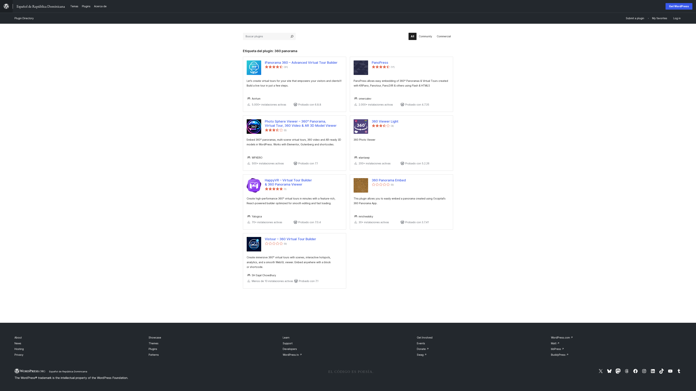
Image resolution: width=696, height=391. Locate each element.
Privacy (18, 354)
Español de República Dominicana (68, 371)
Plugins (153, 348)
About (18, 337)
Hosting (19, 348)
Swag (422, 354)
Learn (286, 337)
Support (288, 343)
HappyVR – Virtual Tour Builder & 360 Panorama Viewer (288, 182)
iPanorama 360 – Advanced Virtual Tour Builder (301, 62)
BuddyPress (560, 354)
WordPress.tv (292, 354)
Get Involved (424, 337)
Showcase (155, 337)
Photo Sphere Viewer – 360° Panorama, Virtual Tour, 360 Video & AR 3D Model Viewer (301, 123)
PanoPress (380, 62)
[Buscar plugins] (292, 36)
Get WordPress (679, 6)
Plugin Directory (24, 18)
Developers (290, 348)
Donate (423, 348)
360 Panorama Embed (389, 180)
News (17, 343)
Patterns (154, 354)
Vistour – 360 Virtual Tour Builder (290, 239)
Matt (555, 343)
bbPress (557, 348)
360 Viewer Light (385, 121)
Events (421, 343)
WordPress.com (562, 337)
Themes (153, 343)
